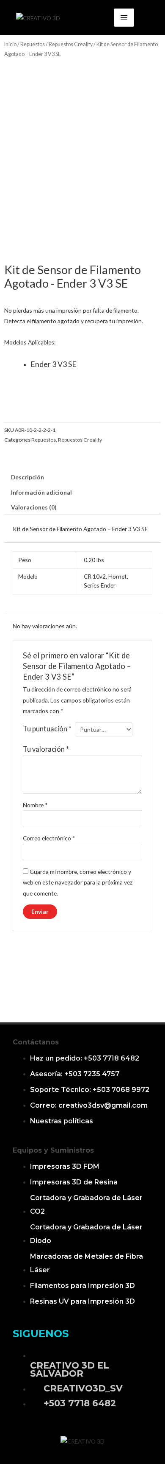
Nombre (35, 805)
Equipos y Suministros (53, 1150)
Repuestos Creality (71, 44)
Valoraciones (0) (33, 507)
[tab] (82, 477)
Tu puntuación (47, 729)
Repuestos (32, 44)
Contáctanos (36, 1042)
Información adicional (41, 492)
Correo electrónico (49, 838)
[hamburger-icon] (124, 17)
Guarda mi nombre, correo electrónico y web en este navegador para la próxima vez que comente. (77, 882)
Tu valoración (46, 749)
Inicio (10, 44)
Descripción (27, 477)
